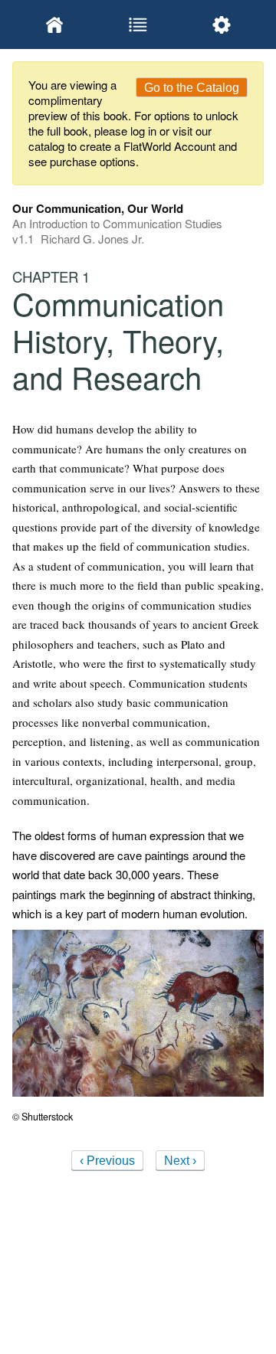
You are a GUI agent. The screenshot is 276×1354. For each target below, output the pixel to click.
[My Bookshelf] (54, 24)
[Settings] (222, 24)
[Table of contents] (137, 24)
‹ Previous (107, 1160)
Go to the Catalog (191, 87)
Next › (180, 1160)
